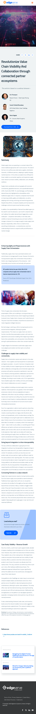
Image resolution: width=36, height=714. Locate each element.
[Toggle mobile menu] (32, 3)
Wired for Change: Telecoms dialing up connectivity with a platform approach (22, 667)
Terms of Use (7, 697)
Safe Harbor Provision (9, 700)
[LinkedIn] (29, 55)
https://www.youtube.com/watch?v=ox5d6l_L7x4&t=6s (18, 635)
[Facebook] (22, 55)
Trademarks (20, 700)
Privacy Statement (17, 697)
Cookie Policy (26, 697)
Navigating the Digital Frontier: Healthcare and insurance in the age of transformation (23, 655)
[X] (25, 55)
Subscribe (9, 533)
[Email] (32, 55)
